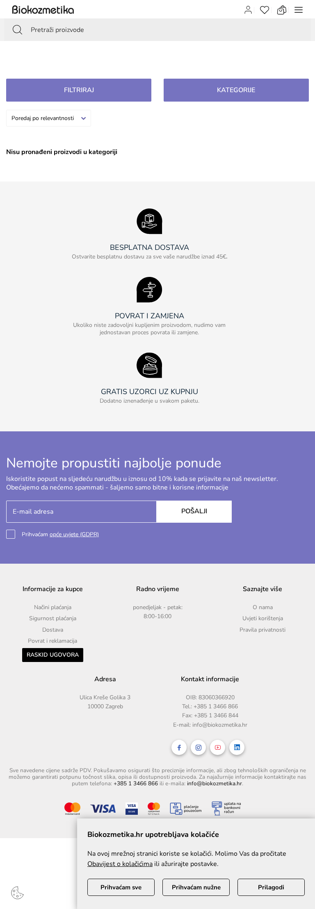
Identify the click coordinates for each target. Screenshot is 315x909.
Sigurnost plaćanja (52, 618)
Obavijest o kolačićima (120, 863)
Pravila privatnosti (262, 630)
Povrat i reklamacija (52, 641)
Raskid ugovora (53, 655)
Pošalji (194, 511)
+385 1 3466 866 (216, 706)
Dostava (52, 630)
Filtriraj (79, 90)
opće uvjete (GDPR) (74, 534)
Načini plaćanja (52, 607)
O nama (263, 607)
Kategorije (236, 90)
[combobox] (48, 118)
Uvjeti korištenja (262, 618)
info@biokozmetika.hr (219, 725)
